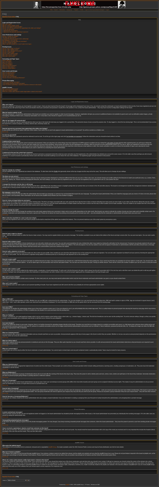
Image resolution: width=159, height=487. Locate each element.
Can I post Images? (7, 64)
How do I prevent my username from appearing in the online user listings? (21, 28)
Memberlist (62, 9)
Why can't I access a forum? (9, 54)
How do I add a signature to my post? (12, 51)
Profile (81, 9)
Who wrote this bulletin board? (10, 89)
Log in (107, 9)
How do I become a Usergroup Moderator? (13, 77)
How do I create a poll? (8, 52)
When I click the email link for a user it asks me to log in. (17, 44)
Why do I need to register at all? (10, 25)
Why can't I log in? (7, 24)
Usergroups (69, 9)
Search (56, 9)
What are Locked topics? (8, 68)
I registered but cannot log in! (10, 30)
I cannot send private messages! (11, 82)
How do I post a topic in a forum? (11, 48)
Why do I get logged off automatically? (12, 26)
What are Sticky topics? (8, 67)
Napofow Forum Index (8, 16)
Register (76, 9)
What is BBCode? (7, 60)
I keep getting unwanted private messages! (13, 83)
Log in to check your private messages (94, 9)
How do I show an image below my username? (14, 41)
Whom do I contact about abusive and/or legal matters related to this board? (22, 91)
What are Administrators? (9, 72)
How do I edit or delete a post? (10, 49)
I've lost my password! (8, 29)
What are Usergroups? (8, 75)
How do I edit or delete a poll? (10, 53)
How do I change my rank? (9, 42)
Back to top (5, 109)
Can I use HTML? (7, 61)
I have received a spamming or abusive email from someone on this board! (21, 84)
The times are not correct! (9, 37)
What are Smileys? (7, 63)
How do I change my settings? (10, 36)
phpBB (67, 484)
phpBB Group (52, 447)
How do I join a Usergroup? (9, 76)
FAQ (51, 9)
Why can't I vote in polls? (8, 56)
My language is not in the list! (9, 40)
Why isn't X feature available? (10, 90)
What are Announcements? (9, 65)
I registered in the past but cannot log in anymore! (15, 32)
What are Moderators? (8, 73)
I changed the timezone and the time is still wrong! (15, 38)
